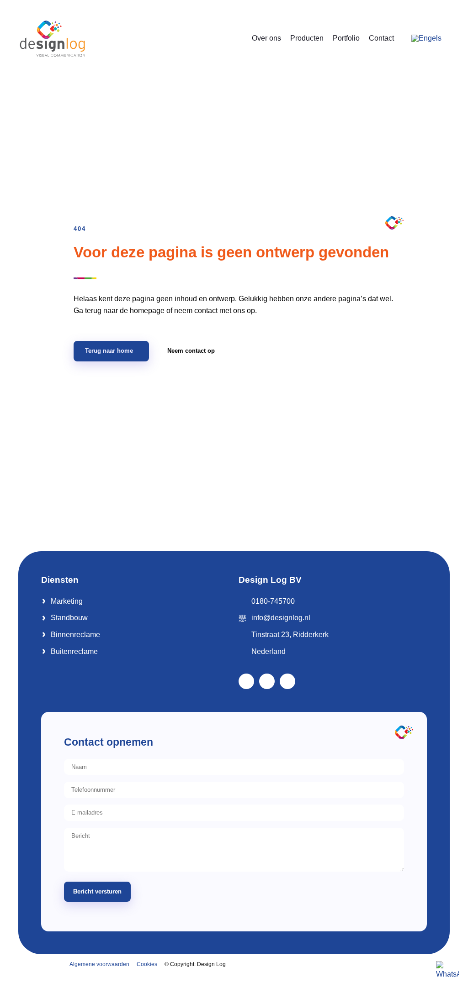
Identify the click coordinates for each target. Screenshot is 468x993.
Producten (307, 38)
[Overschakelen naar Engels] (426, 38)
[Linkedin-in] (267, 681)
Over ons (266, 38)
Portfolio (346, 38)
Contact (381, 38)
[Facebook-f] (246, 681)
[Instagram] (287, 681)
